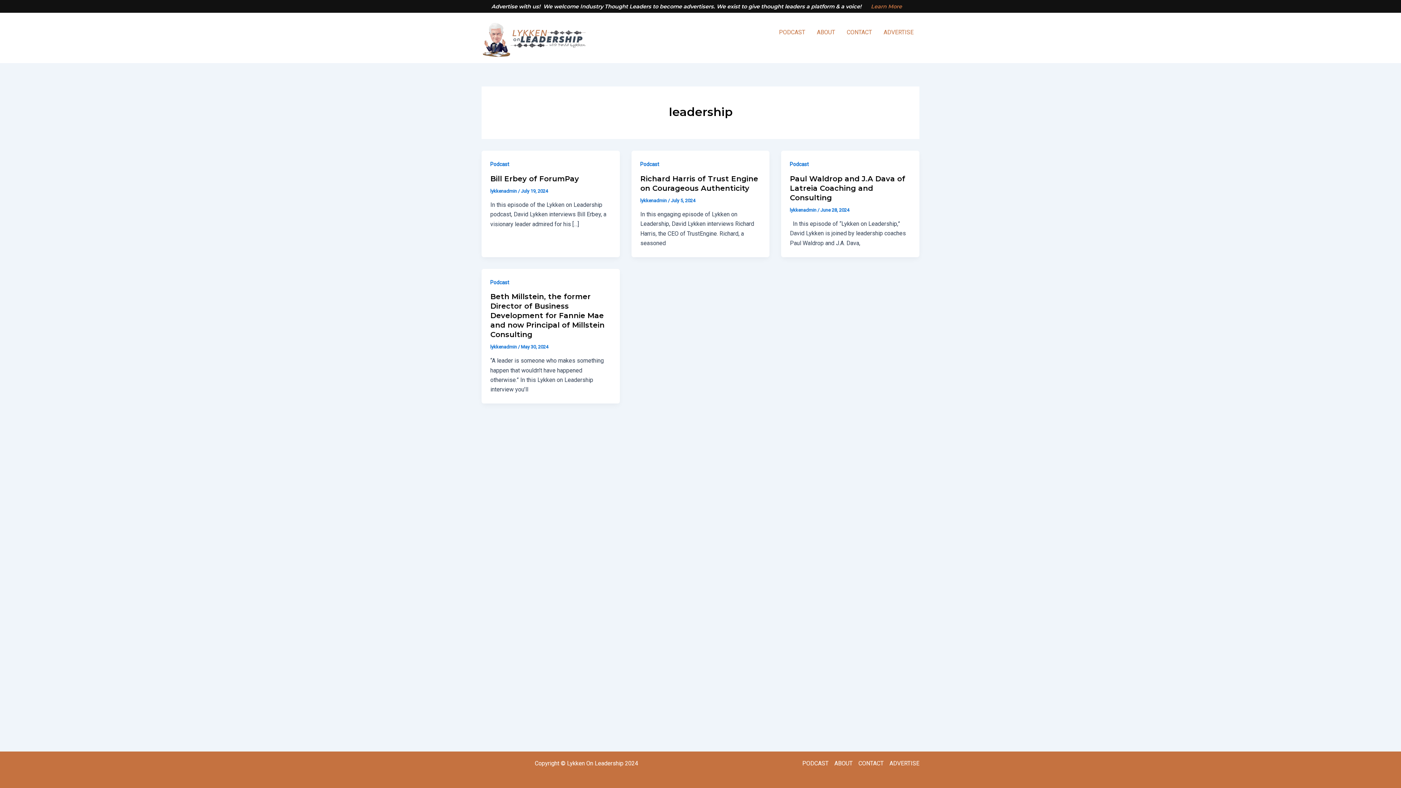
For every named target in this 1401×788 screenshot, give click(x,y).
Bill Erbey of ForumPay (534, 178)
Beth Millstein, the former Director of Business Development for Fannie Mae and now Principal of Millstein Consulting (547, 315)
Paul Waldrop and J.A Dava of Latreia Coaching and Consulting (847, 188)
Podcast (499, 164)
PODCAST (792, 32)
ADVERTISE (899, 32)
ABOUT (826, 32)
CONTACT (859, 32)
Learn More (886, 6)
